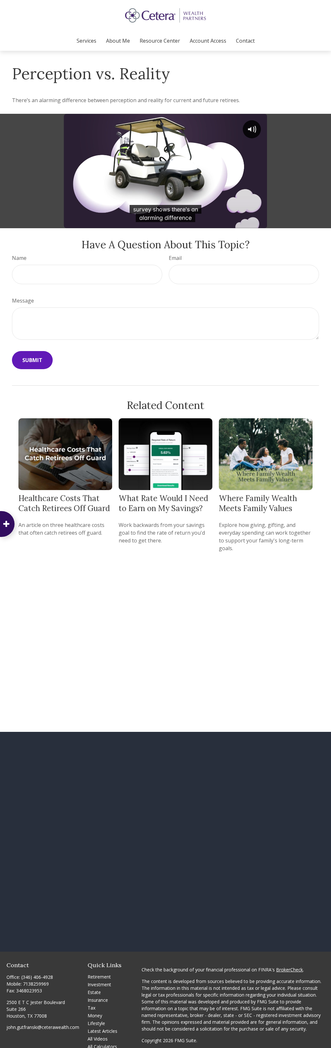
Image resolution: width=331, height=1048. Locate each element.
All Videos (98, 1039)
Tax (91, 1008)
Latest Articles (102, 1031)
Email (175, 258)
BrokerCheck (289, 970)
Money (95, 1015)
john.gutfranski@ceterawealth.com (42, 1027)
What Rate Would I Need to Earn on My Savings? (163, 503)
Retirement (99, 977)
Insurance (98, 1000)
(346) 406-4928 (37, 977)
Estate (94, 992)
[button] (86, 40)
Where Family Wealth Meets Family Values (258, 503)
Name (19, 258)
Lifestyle (96, 1023)
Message (23, 300)
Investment (99, 984)
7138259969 (36, 984)
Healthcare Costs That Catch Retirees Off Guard (64, 503)
